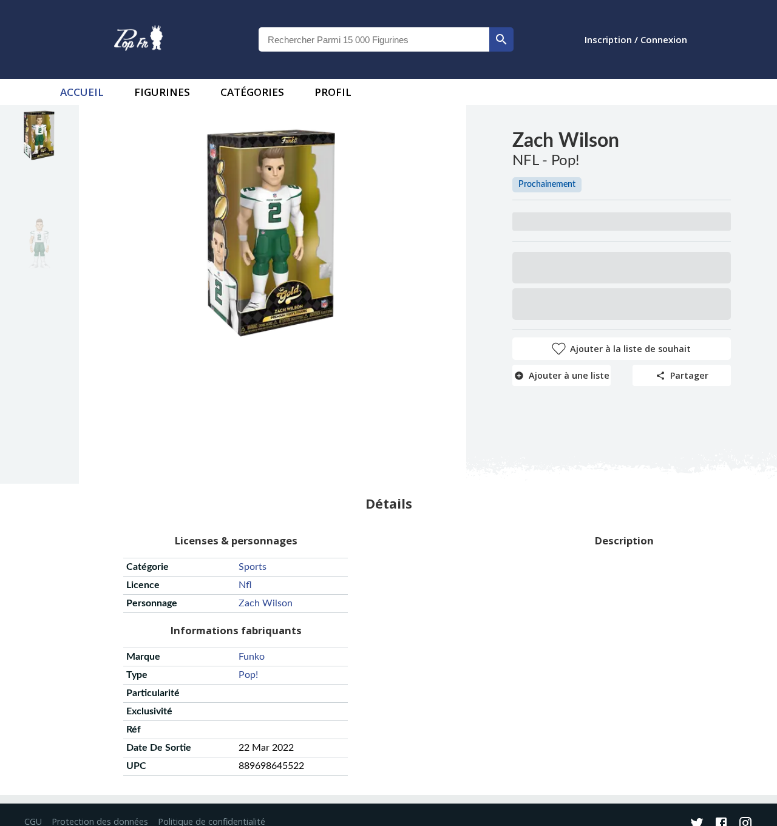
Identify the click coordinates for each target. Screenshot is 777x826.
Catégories (252, 92)
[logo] (138, 39)
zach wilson (266, 603)
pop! (248, 675)
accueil (82, 92)
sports (252, 567)
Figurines (162, 92)
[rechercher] (501, 39)
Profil (332, 92)
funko (252, 657)
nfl (245, 585)
